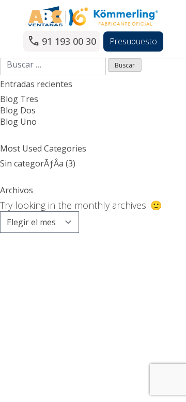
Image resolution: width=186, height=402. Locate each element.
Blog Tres (19, 99)
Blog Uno (18, 121)
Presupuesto (133, 41)
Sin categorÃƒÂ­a (32, 163)
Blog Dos (18, 110)
